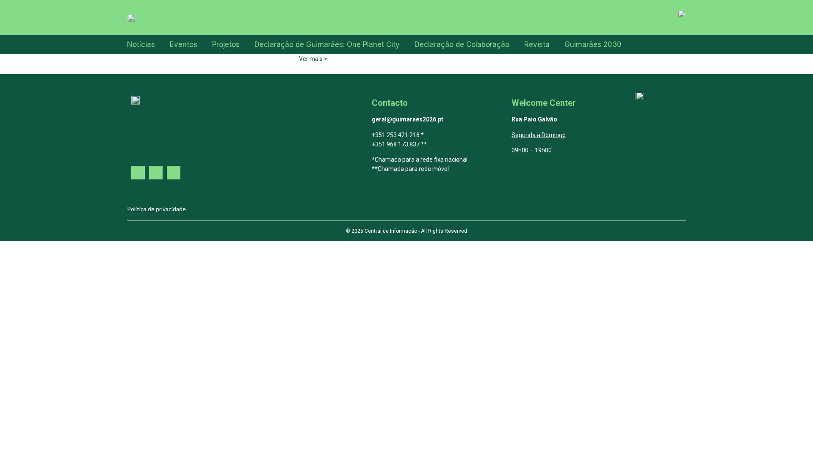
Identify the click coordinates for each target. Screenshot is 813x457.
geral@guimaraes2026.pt (407, 119)
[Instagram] (156, 172)
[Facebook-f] (138, 172)
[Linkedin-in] (173, 172)
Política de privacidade (156, 208)
